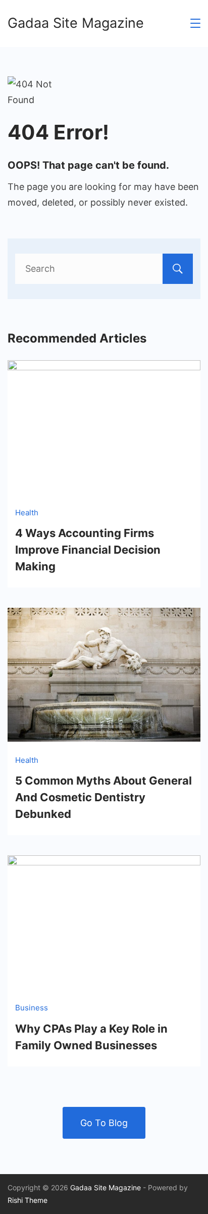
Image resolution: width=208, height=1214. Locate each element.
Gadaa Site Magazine (76, 23)
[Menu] (195, 23)
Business (31, 1007)
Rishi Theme (27, 1200)
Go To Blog (104, 1123)
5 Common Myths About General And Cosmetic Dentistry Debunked (103, 797)
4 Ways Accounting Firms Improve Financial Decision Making (88, 549)
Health (26, 512)
